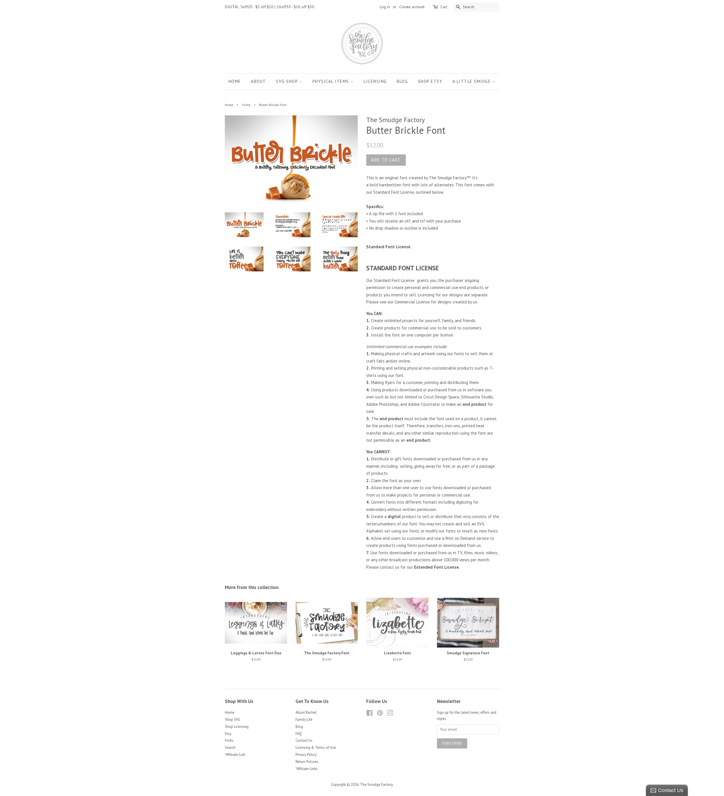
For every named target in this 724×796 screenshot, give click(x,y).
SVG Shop (287, 81)
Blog (402, 81)
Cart (443, 6)
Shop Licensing (237, 726)
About (258, 81)
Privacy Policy (306, 754)
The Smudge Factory (376, 784)
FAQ (299, 733)
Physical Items (332, 81)
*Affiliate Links (307, 768)
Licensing (375, 81)
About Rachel (306, 712)
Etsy (228, 733)
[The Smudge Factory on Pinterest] (380, 714)
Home (235, 81)
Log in (385, 6)
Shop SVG (232, 719)
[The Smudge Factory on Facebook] (369, 714)
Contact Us (304, 740)
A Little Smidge (472, 81)
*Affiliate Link (235, 754)
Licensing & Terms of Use (316, 747)
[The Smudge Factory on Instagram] (390, 714)
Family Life (304, 719)
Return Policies (307, 761)
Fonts (246, 105)
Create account (412, 6)
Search (230, 747)
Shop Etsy (430, 81)
